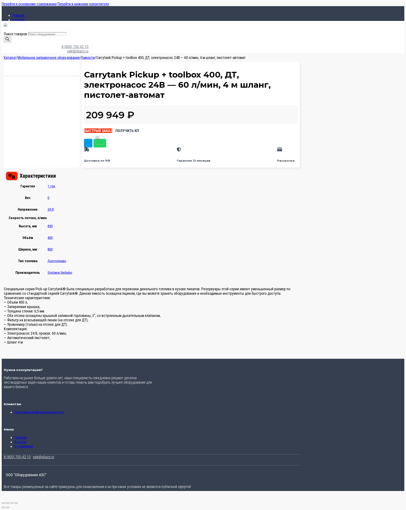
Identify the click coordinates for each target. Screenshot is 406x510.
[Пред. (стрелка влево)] (3, 507)
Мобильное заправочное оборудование (49, 57)
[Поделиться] (12, 503)
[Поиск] (7, 39)
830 (50, 226)
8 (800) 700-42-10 (75, 46)
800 (50, 249)
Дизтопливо (57, 261)
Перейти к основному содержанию (29, 4)
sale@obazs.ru (77, 51)
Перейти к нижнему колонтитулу (83, 4)
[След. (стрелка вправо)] (7, 507)
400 (50, 238)
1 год (51, 186)
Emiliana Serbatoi (60, 272)
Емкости (88, 57)
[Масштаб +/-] (3, 503)
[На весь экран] (7, 503)
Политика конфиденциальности (39, 412)
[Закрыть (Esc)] (16, 503)
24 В (51, 209)
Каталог (18, 20)
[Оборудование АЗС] (5, 25)
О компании (23, 446)
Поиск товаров (16, 34)
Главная (18, 15)
